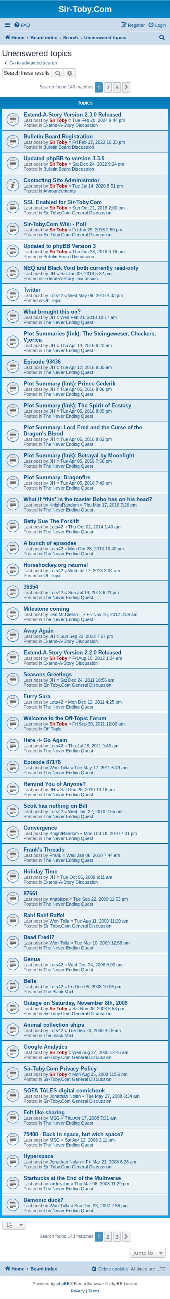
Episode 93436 (42, 362)
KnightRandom (64, 504)
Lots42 (56, 295)
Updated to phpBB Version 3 (60, 246)
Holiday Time (40, 871)
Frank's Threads (44, 850)
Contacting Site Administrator (61, 180)
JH (52, 273)
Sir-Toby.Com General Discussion (77, 212)
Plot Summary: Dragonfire (57, 477)
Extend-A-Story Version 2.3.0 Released (72, 115)
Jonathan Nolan (65, 1096)
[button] (126, 87)
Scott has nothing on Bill (55, 806)
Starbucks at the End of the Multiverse (72, 1178)
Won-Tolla (59, 767)
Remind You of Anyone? (55, 784)
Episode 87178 (42, 762)
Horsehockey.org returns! (56, 565)
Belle (30, 981)
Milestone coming (46, 609)
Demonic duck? (44, 1200)
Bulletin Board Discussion (68, 147)
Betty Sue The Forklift (51, 521)
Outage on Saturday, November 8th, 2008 (76, 1003)
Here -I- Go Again (45, 740)
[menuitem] (22, 25)
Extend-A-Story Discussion (70, 125)
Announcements (59, 190)
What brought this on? (52, 312)
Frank (55, 855)
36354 (31, 587)
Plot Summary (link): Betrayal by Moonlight (79, 455)
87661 (31, 893)
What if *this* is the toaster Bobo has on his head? (88, 499)
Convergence (40, 828)
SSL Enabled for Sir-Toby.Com (63, 202)
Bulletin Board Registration (58, 136)
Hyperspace (38, 1156)
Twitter (32, 290)
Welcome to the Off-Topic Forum (65, 718)
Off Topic (52, 300)
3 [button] (117, 87)
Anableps (59, 899)
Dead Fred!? (39, 937)
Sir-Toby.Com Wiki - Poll (55, 224)
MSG (55, 1118)
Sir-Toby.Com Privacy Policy (60, 1069)
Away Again (39, 631)
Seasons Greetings (48, 674)
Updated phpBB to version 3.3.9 (64, 158)
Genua (32, 959)
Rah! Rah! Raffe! (44, 915)
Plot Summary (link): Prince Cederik (70, 384)
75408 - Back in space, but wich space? (73, 1134)
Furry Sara (37, 696)
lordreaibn (59, 1183)
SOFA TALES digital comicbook (64, 1090)
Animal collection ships (54, 1025)
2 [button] (107, 87)
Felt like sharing (44, 1112)
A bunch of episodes (50, 543)
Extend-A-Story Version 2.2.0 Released (72, 653)
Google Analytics (45, 1047)
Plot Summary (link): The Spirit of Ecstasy (77, 405)
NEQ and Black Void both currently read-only (81, 268)
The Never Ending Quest (68, 322)
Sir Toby (58, 120)
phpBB (63, 1283)
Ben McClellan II (66, 614)
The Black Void (58, 991)
